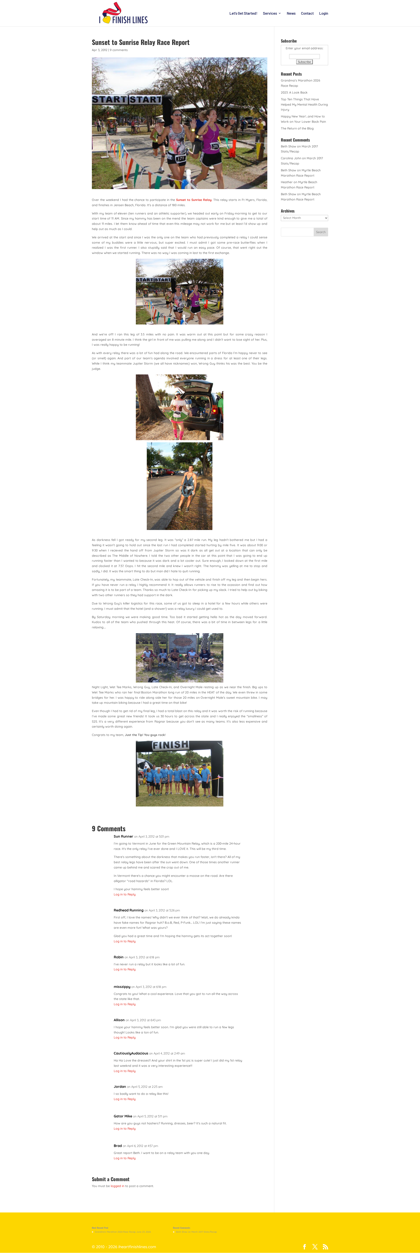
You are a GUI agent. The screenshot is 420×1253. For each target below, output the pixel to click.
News (291, 13)
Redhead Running (129, 910)
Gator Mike (123, 1116)
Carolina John (291, 158)
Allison (119, 1020)
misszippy (122, 986)
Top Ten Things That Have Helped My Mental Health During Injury (304, 104)
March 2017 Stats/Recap (204, 1231)
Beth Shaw (288, 146)
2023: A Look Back (294, 92)
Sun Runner (123, 836)
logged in (117, 1186)
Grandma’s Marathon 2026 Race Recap (115, 1231)
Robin (119, 957)
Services (270, 13)
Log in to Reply (125, 894)
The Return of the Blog (297, 128)
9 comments (119, 50)
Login (323, 13)
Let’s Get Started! (243, 13)
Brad (118, 1145)
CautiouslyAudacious (131, 1053)
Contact (307, 13)
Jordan (120, 1086)
